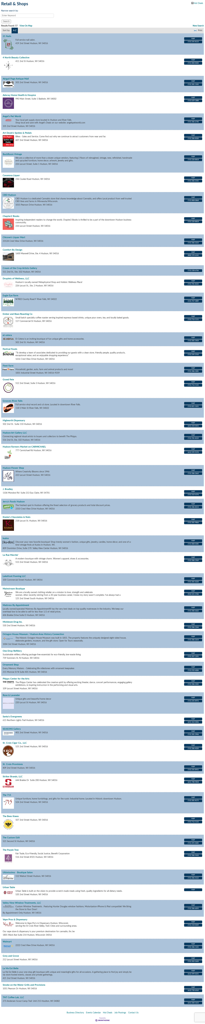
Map (193, 38)
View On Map (26, 26)
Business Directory (75, 1013)
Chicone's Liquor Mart (14, 237)
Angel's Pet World (12, 116)
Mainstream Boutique (14, 589)
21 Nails (7, 36)
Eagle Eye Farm (10, 295)
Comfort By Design (12, 250)
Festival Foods (10, 349)
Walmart (7, 942)
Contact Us (133, 1013)
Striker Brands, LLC (13, 777)
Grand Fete (8, 380)
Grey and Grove (11, 956)
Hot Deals (198, 3)
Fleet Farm (8, 366)
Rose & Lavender (11, 695)
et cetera (7, 335)
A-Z (14, 30)
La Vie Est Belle (10, 968)
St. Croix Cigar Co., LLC (15, 743)
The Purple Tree (11, 850)
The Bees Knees (11, 816)
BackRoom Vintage (12, 154)
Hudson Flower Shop (13, 468)
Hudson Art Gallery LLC (15, 433)
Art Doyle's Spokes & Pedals (17, 133)
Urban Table (9, 887)
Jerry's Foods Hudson (14, 502)
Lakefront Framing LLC (14, 576)
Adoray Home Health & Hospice (19, 95)
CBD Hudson (9, 195)
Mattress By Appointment (16, 605)
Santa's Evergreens (12, 717)
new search (198, 26)
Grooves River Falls (13, 401)
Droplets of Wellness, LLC (16, 278)
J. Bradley (8, 489)
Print (200, 30)
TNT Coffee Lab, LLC (13, 997)
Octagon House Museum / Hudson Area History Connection (33, 634)
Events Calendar (93, 1013)
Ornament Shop (11, 665)
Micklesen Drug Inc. (13, 622)
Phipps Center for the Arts (16, 679)
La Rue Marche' (10, 555)
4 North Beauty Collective (16, 58)
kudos (6, 538)
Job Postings (120, 1013)
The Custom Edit (11, 838)
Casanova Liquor (11, 175)
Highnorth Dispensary (14, 420)
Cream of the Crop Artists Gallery (20, 268)
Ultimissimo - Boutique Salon (18, 872)
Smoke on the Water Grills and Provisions (24, 985)
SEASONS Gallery (12, 729)
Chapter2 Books (11, 216)
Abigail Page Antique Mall (16, 79)
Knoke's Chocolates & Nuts (16, 517)
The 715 (7, 795)
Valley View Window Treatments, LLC (22, 903)
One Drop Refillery (12, 651)
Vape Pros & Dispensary (15, 919)
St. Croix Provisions (13, 764)
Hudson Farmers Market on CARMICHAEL (24, 447)
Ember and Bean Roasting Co (17, 314)
